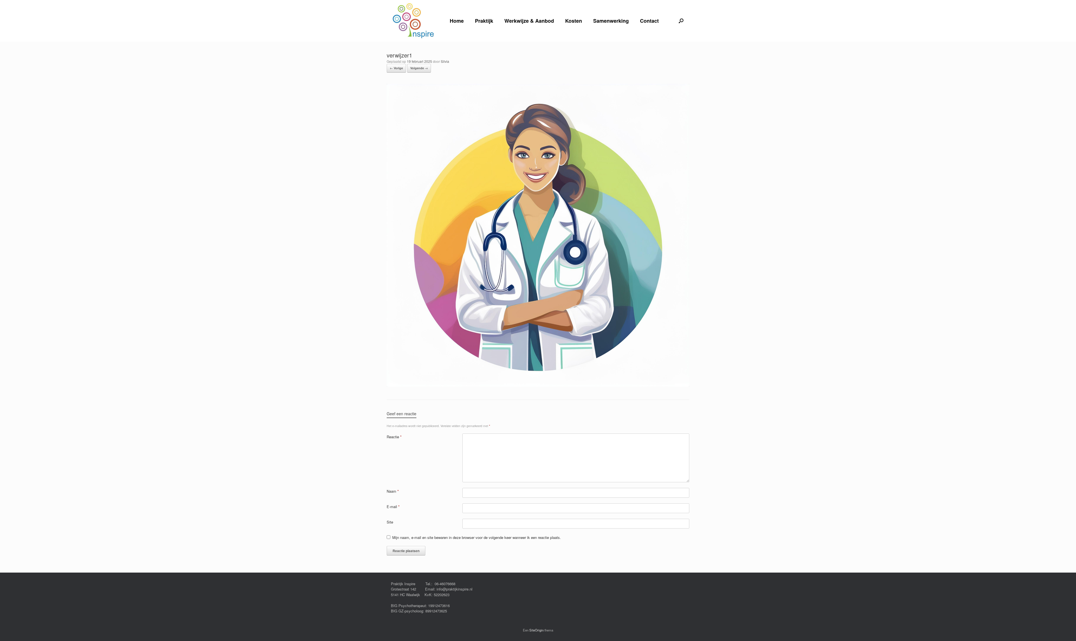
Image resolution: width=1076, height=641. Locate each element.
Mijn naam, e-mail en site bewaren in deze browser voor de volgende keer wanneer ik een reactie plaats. (476, 537)
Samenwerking (611, 20)
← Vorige (396, 68)
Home (457, 20)
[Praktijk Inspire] (413, 20)
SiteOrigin (536, 630)
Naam (393, 491)
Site (390, 522)
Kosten (573, 20)
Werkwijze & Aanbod (529, 20)
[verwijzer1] (538, 385)
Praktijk (484, 20)
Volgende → (419, 68)
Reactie (394, 436)
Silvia (445, 61)
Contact (649, 20)
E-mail (393, 506)
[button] (681, 20)
